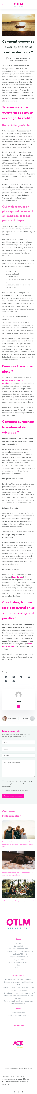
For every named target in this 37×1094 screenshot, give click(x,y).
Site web (7, 755)
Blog (18, 965)
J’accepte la (16, 790)
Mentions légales (18, 1012)
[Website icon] (18, 706)
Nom (6, 742)
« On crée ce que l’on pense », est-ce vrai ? (18, 901)
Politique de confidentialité (18, 1015)
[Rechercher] (3, 5)
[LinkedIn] (29, 677)
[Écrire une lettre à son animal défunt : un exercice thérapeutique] (18, 860)
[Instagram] (22, 1091)
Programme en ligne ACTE (20, 957)
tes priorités (17, 577)
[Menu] (34, 5)
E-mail (6, 749)
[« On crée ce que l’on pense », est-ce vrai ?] (18, 889)
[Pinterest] (21, 677)
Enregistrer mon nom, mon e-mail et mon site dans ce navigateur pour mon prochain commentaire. (17, 783)
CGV (18, 1018)
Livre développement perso (18, 962)
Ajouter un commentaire (13, 762)
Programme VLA (19, 959)
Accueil (18, 943)
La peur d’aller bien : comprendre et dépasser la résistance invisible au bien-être (17, 844)
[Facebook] (5, 677)
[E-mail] (13, 681)
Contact (18, 968)
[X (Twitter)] (13, 677)
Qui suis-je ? (18, 946)
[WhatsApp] (5, 681)
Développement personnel (18, 60)
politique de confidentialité (20, 790)
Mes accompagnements (18, 949)
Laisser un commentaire (13, 796)
